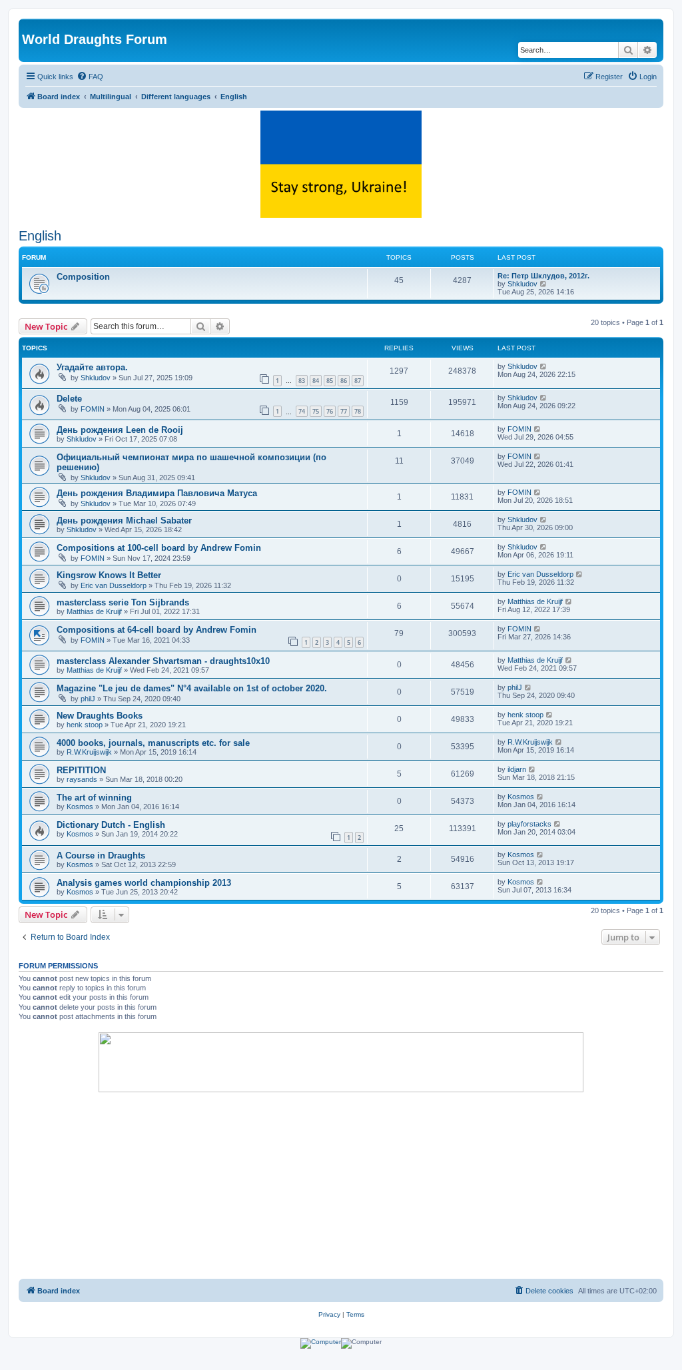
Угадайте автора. (92, 367)
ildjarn (517, 769)
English (40, 235)
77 (343, 411)
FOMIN (93, 409)
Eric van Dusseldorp (114, 585)
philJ (88, 699)
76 (329, 411)
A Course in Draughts (101, 855)
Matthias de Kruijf (94, 611)
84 (315, 380)
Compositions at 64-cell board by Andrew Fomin (156, 630)
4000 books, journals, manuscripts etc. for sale (153, 743)
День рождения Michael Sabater (124, 520)
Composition (83, 277)
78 (357, 411)
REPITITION (81, 770)
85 (329, 380)
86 (343, 380)
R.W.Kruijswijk (89, 752)
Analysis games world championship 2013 (144, 883)
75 (315, 411)
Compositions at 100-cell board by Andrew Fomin (159, 548)
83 (301, 380)
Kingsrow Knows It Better (109, 575)
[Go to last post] (543, 366)
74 (301, 411)
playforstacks (529, 824)
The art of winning (94, 798)
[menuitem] (90, 77)
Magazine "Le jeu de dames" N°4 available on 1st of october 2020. (192, 688)
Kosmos (80, 807)
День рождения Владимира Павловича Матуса (157, 493)
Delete (69, 399)
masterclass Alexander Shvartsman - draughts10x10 (163, 661)
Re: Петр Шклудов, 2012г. (543, 276)
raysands (82, 779)
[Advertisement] (341, 1185)
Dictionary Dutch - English (111, 825)
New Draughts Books (100, 716)
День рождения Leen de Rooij (120, 430)
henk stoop (85, 725)
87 (357, 380)
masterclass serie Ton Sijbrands (123, 602)
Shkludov (522, 284)
